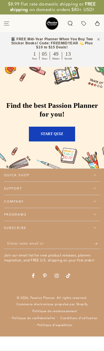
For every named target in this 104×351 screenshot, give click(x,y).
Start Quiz (52, 134)
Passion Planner (42, 297)
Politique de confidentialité (33, 318)
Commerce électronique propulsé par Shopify (52, 304)
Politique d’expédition (55, 325)
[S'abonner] (97, 244)
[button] (70, 23)
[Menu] (7, 23)
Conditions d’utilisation (79, 318)
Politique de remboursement (54, 311)
